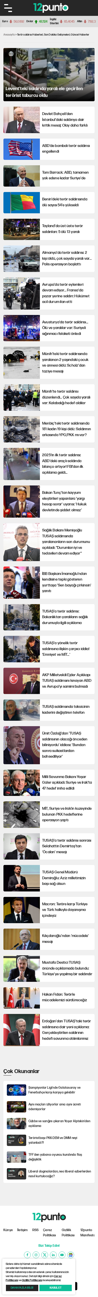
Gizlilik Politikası (68, 1232)
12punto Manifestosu (87, 1232)
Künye (8, 1230)
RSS (35, 1230)
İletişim (22, 1230)
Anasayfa (9, 34)
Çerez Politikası (49, 1232)
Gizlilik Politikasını (32, 1280)
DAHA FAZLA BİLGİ (22, 1288)
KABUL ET (56, 1288)
